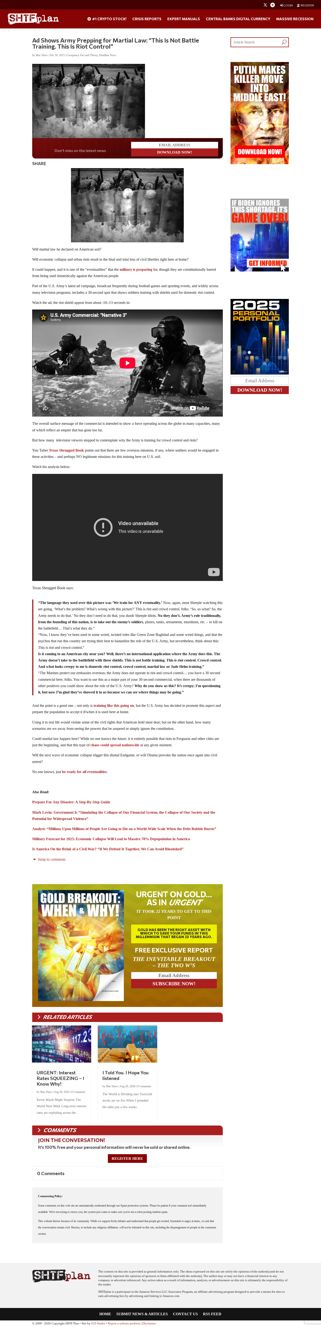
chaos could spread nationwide (114, 745)
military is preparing (136, 269)
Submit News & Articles (142, 1314)
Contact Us (185, 1314)
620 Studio (98, 1323)
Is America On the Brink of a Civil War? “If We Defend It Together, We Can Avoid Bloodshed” (108, 849)
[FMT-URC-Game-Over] (260, 270)
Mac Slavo (42, 55)
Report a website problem (124, 1323)
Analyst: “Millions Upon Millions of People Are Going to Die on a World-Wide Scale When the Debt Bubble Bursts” (124, 829)
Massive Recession (294, 19)
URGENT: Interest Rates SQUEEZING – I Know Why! (60, 1078)
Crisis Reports (146, 19)
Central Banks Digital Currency (238, 19)
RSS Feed (212, 1314)
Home (105, 1314)
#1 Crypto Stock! (108, 19)
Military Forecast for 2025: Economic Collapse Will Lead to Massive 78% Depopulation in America (111, 839)
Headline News (107, 55)
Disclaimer (149, 1323)
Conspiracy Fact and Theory (82, 55)
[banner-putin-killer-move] (260, 163)
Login (288, 5)
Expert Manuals (183, 19)
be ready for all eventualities (84, 772)
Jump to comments (51, 859)
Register (307, 5)
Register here (127, 1159)
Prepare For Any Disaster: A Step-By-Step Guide (71, 802)
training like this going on (114, 706)
